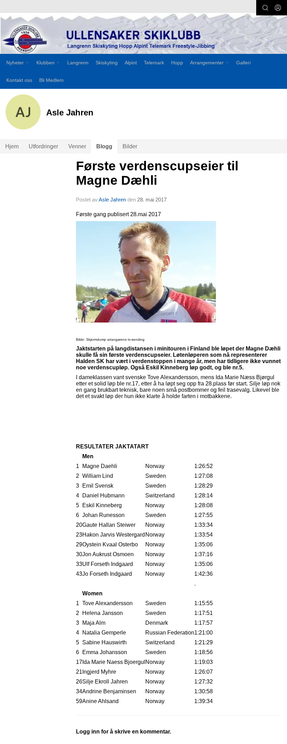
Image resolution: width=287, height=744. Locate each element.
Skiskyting (107, 62)
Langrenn (78, 62)
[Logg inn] (278, 7)
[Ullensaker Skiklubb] (143, 35)
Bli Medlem (51, 80)
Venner (77, 146)
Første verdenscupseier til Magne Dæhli (157, 173)
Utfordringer (43, 146)
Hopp (177, 62)
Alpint (131, 62)
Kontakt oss (19, 80)
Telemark (154, 62)
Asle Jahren (112, 200)
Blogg (104, 146)
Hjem (12, 146)
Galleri (243, 62)
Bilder (129, 146)
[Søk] (265, 7)
